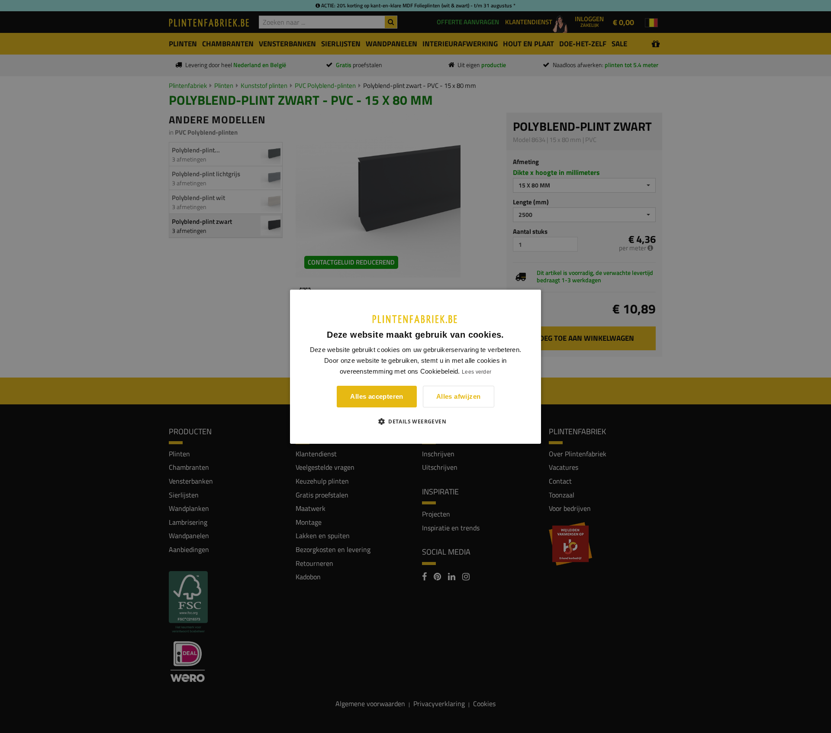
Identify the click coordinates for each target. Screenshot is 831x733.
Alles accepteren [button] (376, 396)
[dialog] (415, 366)
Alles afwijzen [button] (458, 396)
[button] (415, 421)
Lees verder (476, 372)
